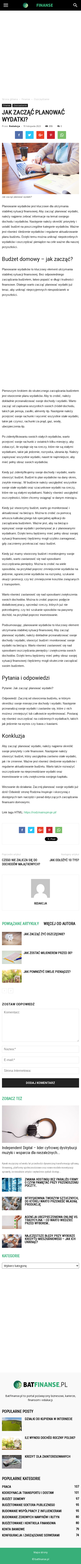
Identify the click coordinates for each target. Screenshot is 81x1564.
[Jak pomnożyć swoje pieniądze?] (12, 976)
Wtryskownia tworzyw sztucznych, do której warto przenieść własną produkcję (51, 1201)
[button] (75, 5)
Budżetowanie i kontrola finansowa (29, 1523)
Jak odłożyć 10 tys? (64, 860)
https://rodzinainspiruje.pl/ (40, 812)
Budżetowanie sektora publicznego (28, 1505)
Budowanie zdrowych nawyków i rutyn (30, 1517)
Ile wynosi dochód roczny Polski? (50, 1438)
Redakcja (14, 126)
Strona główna (10, 99)
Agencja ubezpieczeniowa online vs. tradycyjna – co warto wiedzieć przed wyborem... (51, 1220)
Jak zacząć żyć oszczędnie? (44, 934)
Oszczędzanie (20, 105)
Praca (6, 1487)
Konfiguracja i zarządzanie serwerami (31, 1535)
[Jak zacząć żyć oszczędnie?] (12, 938)
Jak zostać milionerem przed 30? (48, 953)
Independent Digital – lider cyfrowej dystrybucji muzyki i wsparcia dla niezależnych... (39, 1150)
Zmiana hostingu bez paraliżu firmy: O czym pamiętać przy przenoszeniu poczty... (52, 1182)
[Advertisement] (40, 53)
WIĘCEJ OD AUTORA (59, 923)
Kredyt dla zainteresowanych (47, 1456)
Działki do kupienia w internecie (48, 1419)
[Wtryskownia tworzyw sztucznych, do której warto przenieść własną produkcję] (12, 1203)
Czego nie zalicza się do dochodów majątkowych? (21, 862)
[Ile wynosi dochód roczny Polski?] (12, 1443)
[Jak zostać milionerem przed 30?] (12, 957)
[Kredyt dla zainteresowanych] (12, 1462)
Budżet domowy (13, 1499)
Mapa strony (41, 1552)
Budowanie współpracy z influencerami (32, 1511)
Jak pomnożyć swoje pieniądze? (47, 972)
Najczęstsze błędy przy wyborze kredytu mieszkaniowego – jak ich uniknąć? (50, 1239)
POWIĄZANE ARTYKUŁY (20, 923)
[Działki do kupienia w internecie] (12, 1424)
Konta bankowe (13, 1529)
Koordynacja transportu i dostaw (28, 1493)
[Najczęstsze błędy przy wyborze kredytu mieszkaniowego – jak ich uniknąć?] (12, 1241)
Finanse (6, 105)
